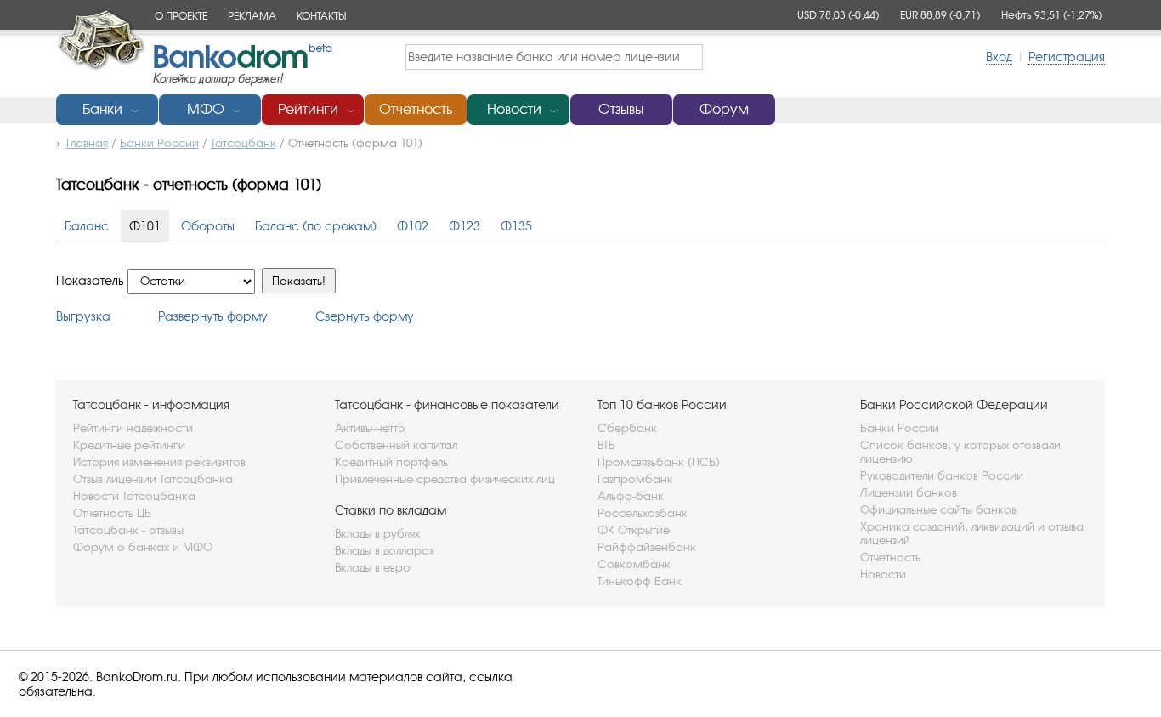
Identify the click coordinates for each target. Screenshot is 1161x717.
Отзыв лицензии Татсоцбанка (153, 479)
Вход (999, 56)
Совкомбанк (634, 564)
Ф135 (516, 226)
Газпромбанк (635, 479)
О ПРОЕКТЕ (181, 15)
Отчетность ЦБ (112, 513)
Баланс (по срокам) (316, 226)
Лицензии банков (908, 492)
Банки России (899, 428)
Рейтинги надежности (133, 428)
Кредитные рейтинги (129, 445)
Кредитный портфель (391, 462)
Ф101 (145, 226)
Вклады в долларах (384, 550)
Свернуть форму (364, 316)
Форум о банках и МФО (142, 547)
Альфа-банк (630, 496)
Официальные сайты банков (938, 509)
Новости (514, 109)
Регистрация (1066, 56)
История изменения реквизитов (159, 462)
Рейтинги (308, 109)
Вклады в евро (373, 567)
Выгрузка (83, 316)
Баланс (87, 226)
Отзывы (620, 109)
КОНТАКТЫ (321, 15)
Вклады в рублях (377, 533)
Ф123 (464, 226)
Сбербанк (627, 428)
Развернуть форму (213, 316)
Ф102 (412, 226)
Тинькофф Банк (639, 581)
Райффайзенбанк (646, 547)
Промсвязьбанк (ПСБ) (658, 462)
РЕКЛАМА (252, 15)
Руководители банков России (941, 475)
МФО (205, 109)
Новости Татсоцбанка (134, 496)
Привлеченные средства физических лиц (445, 479)
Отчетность (415, 109)
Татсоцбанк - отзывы (128, 530)
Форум (724, 109)
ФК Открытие (633, 530)
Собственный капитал (396, 445)
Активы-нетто (370, 428)
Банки (102, 109)
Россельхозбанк (642, 513)
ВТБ (606, 445)
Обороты (208, 226)
